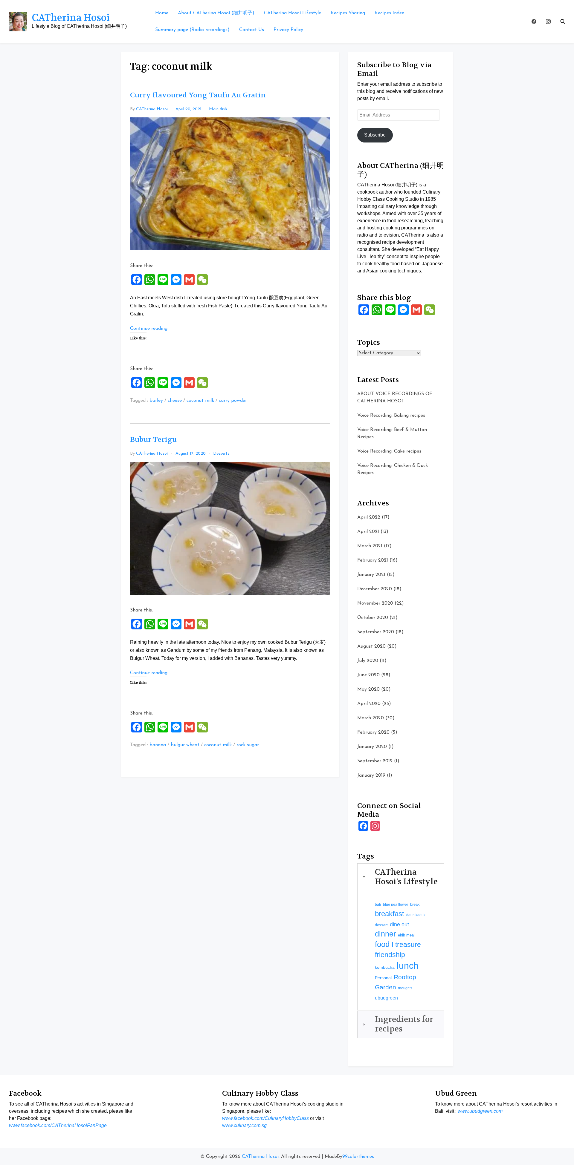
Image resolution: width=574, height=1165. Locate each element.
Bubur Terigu (153, 439)
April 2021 (368, 531)
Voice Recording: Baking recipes (391, 415)
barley (156, 400)
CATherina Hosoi (71, 18)
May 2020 (368, 689)
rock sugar (247, 745)
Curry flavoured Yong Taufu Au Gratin (198, 95)
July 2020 (367, 660)
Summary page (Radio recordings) (192, 29)
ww (244, 1125)
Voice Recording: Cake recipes (389, 451)
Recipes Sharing (348, 13)
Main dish (218, 109)
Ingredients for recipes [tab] (404, 1024)
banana (157, 745)
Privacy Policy (288, 29)
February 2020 (373, 732)
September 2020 (375, 632)
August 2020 (371, 646)
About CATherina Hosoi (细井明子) (216, 13)
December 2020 (374, 589)
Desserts (221, 453)
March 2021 (369, 546)
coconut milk (200, 400)
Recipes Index (389, 13)
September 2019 (375, 761)
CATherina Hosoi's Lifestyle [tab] (406, 877)
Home (161, 13)
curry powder (233, 400)
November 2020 (375, 603)
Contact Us (251, 29)
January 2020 (372, 746)
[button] (562, 21)
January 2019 (371, 775)
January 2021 (371, 574)
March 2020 (370, 718)
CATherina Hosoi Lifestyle (292, 13)
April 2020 (369, 703)
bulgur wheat (185, 745)
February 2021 (372, 560)
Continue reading (148, 328)
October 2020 (372, 617)
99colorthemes (358, 1156)
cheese (175, 400)
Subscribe (375, 134)
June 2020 (368, 675)
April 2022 (368, 517)
